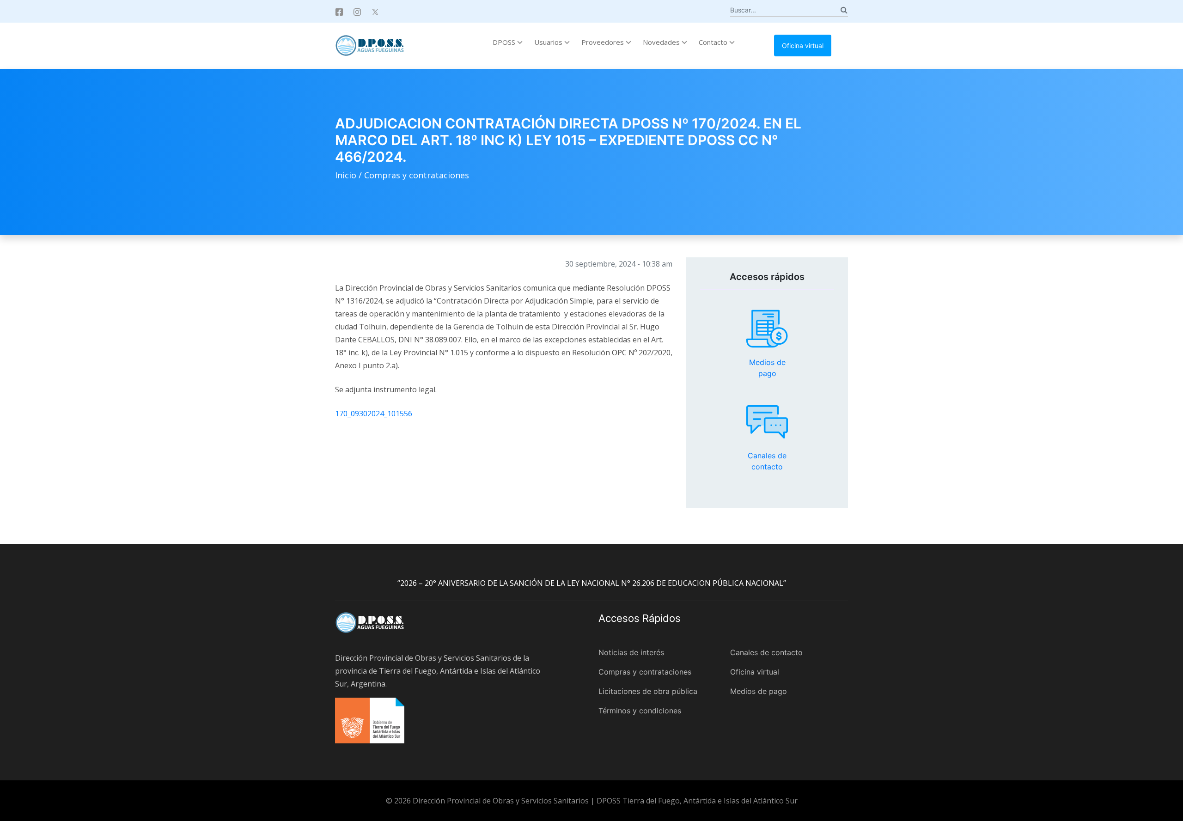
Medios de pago (767, 329)
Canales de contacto (767, 422)
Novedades (662, 42)
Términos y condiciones (639, 710)
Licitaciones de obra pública (647, 691)
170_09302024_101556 (373, 413)
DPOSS (505, 42)
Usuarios (549, 42)
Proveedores (603, 42)
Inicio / (349, 175)
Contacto (714, 42)
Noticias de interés (631, 652)
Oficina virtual (802, 45)
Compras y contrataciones (416, 175)
